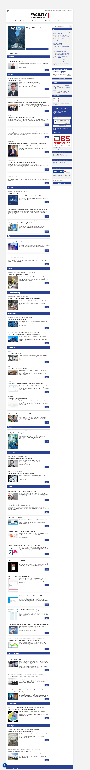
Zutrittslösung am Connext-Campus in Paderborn (24, 334)
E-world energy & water (15, 257)
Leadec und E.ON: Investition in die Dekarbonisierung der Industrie (62, 60)
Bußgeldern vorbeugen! (16, 433)
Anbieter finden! (62, 183)
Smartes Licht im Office (15, 353)
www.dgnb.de (56, 165)
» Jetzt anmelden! (62, 125)
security (67, 91)
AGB (14, 766)
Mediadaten (69, 10)
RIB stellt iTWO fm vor (15, 517)
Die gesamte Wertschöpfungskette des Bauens (23, 223)
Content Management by (12, 768)
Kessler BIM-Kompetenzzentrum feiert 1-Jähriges (24, 545)
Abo (43, 21)
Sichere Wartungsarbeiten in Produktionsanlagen (24, 299)
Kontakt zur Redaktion (61, 10)
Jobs (63, 21)
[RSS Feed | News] (8, 11)
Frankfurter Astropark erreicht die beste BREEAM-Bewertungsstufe (62, 36)
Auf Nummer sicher (14, 80)
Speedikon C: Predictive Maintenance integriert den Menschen (28, 624)
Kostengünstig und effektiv (17, 319)
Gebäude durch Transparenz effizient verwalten (23, 640)
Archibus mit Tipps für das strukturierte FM (22, 491)
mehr (46, 70)
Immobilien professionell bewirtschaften (21, 473)
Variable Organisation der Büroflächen (20, 732)
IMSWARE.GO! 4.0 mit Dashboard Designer (21, 531)
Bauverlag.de (70, 768)
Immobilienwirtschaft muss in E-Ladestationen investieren (27, 143)
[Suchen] (70, 26)
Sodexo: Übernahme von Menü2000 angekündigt (61, 47)
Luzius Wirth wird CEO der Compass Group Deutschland (61, 50)
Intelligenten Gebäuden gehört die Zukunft (22, 117)
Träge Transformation (15, 659)
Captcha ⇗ (67, 123)
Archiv (32, 21)
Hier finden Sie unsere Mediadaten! (61, 103)
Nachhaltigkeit (56, 21)
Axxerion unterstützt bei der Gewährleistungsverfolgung (26, 596)
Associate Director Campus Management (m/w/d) (59, 72)
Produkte (37, 21)
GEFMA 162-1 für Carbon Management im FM (22, 162)
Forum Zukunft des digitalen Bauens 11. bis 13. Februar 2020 (27, 209)
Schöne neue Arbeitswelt (16, 61)
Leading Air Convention (15, 242)
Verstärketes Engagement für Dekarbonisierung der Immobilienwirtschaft (62, 43)
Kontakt (24, 766)
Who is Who (48, 21)
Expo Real (65, 92)
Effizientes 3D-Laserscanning (17, 368)
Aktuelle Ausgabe (24, 21)
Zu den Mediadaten (57, 147)
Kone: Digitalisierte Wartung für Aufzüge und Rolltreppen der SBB (61, 54)
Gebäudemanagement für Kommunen (20, 458)
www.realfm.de (63, 162)
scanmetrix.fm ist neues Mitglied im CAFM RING (60, 57)
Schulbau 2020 (13, 176)
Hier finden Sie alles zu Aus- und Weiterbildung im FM (60, 156)
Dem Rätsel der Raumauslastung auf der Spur (23, 677)
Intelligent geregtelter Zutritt (17, 399)
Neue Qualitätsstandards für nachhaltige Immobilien (62, 39)
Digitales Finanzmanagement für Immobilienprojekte (25, 384)
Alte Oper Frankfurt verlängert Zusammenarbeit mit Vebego (62, 32)
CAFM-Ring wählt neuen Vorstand (19, 505)
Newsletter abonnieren (50, 10)
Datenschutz (18, 766)
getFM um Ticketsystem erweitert (19, 576)
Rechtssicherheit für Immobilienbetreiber (21, 709)
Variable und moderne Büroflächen (19, 752)
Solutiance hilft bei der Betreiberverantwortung (23, 610)
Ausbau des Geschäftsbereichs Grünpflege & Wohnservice (27, 102)
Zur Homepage (56, 149)
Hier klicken (63, 122)
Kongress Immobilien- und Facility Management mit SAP (61, 89)
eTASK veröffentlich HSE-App (17, 561)
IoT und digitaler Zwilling (16, 692)
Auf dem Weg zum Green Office (18, 275)
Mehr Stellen (62, 78)
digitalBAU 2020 (13, 194)
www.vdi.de (55, 163)
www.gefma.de (56, 162)
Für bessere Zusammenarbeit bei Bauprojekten (23, 414)
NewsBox (11, 130)
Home (17, 21)
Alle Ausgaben (37, 48)
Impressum (29, 766)
